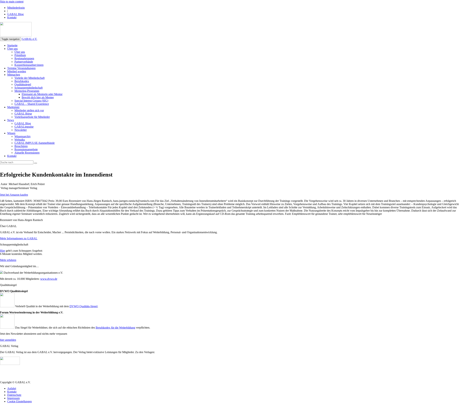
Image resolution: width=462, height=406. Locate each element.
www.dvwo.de (48, 278)
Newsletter (20, 129)
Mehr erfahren (8, 260)
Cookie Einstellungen (19, 401)
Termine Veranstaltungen (21, 68)
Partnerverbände (23, 61)
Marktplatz (13, 107)
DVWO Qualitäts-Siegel (83, 306)
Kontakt (11, 17)
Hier (2, 250)
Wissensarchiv (22, 136)
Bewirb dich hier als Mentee (38, 97)
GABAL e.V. (29, 38)
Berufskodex (21, 81)
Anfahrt (11, 388)
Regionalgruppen (24, 58)
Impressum (13, 398)
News (10, 120)
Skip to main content (11, 1)
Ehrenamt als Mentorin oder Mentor (42, 94)
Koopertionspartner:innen (28, 64)
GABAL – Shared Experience (31, 103)
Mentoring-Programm (26, 90)
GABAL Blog (15, 14)
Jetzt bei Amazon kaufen (14, 194)
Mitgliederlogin (16, 7)
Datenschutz (14, 394)
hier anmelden (8, 339)
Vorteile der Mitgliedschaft (29, 77)
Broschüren (21, 146)
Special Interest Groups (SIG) (31, 100)
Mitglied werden (16, 71)
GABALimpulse (24, 126)
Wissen (11, 133)
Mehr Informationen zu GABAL (18, 238)
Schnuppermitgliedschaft (28, 87)
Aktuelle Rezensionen (27, 152)
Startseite (12, 45)
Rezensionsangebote (26, 149)
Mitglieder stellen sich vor (29, 110)
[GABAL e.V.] (16, 29)
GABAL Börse (23, 113)
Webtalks (19, 139)
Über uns (12, 48)
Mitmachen (13, 74)
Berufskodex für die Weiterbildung (115, 327)
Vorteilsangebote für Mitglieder (32, 116)
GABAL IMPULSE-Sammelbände (34, 142)
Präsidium (20, 55)
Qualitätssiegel (22, 84)
